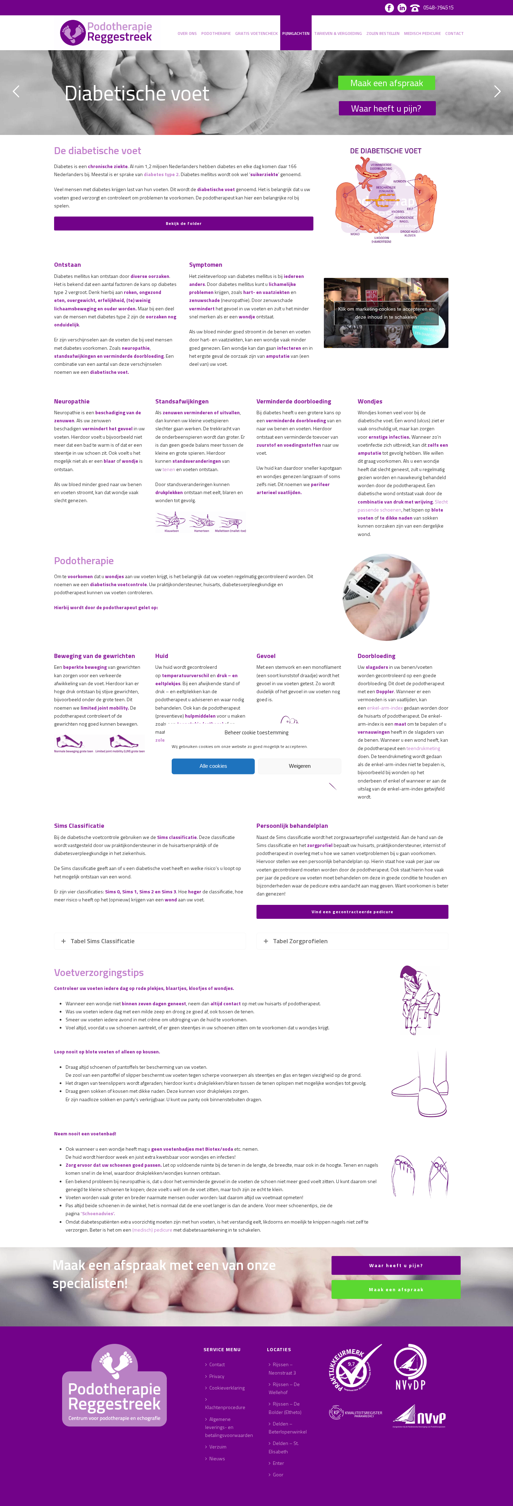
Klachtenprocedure (225, 1407)
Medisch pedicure (422, 33)
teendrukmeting (423, 748)
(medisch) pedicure (152, 1229)
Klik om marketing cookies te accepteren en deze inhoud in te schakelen (386, 313)
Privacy (216, 1376)
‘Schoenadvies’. (98, 1213)
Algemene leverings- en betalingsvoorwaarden (229, 1427)
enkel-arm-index (385, 707)
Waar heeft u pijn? (386, 108)
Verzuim (217, 1446)
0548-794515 (438, 7)
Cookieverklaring (227, 1387)
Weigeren (300, 766)
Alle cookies (213, 766)
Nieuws (217, 1458)
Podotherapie (216, 33)
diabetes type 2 (161, 174)
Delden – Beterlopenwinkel (288, 1427)
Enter (278, 1463)
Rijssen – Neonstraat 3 (282, 1368)
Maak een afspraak (386, 83)
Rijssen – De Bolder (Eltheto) (285, 1407)
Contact (454, 33)
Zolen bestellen (383, 33)
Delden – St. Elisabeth (284, 1447)
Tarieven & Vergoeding (338, 33)
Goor (278, 1474)
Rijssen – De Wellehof (284, 1388)
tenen (169, 469)
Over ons (187, 33)
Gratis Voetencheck (256, 33)
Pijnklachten (296, 33)
